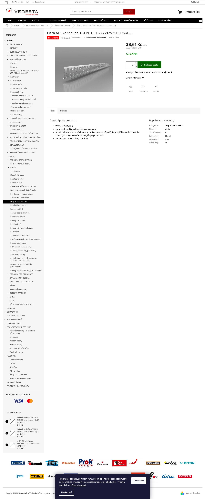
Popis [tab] (52, 110)
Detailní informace (133, 78)
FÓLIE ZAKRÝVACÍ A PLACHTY (22, 304)
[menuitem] (9, 20)
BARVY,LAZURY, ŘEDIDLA (19, 278)
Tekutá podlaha (17, 129)
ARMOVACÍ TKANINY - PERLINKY (22, 152)
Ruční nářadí (15, 224)
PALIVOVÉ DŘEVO (14, 382)
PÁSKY (12, 285)
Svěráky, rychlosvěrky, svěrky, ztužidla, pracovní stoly (23, 259)
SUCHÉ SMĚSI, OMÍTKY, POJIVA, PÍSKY (25, 137)
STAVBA (10, 40)
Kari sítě (13, 67)
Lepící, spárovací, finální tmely (23, 190)
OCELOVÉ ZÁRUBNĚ (18, 293)
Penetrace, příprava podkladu (23, 186)
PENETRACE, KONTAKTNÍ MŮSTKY (24, 133)
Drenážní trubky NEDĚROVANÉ (23, 99)
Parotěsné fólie (16, 179)
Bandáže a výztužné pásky (21, 194)
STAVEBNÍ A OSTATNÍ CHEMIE (22, 281)
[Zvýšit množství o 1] (136, 63)
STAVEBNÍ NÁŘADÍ (17, 145)
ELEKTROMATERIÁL (15, 319)
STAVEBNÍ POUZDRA (18, 289)
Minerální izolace (17, 175)
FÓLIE (12, 300)
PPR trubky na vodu (18, 88)
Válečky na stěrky (17, 254)
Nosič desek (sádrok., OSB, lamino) (25, 239)
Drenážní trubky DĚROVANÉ (22, 95)
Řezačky (13, 367)
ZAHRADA (11, 308)
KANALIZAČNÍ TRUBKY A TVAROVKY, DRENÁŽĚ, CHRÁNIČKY (24, 72)
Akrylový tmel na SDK (19, 205)
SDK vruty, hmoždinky (19, 197)
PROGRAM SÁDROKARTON (21, 160)
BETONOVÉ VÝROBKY (18, 52)
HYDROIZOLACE (16, 122)
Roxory (13, 63)
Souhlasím (138, 480)
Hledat (129, 11)
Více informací (79, 485)
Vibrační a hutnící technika (20, 378)
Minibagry (14, 337)
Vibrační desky (16, 344)
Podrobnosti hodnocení (96, 37)
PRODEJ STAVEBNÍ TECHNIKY (19, 327)
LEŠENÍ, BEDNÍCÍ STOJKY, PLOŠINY (24, 148)
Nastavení (66, 492)
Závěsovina (15, 171)
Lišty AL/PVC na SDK (18, 201)
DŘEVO (12, 156)
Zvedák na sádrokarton (20, 235)
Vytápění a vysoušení (18, 374)
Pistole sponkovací (18, 243)
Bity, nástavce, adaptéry (20, 246)
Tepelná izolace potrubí (20, 107)
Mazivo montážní (17, 110)
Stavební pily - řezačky (19, 348)
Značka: (113, 37)
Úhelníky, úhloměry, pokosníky (23, 250)
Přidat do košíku (151, 65)
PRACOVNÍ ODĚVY (14, 323)
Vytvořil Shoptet (193, 493)
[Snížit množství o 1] (136, 66)
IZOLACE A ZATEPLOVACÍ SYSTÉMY (24, 55)
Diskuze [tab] (63, 110)
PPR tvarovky (16, 84)
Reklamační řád (81, 2)
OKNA (12, 297)
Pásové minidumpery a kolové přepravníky (22, 332)
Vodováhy (14, 231)
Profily (13, 167)
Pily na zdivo (15, 371)
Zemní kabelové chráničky (21, 103)
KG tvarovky (15, 80)
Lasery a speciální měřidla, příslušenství (21, 265)
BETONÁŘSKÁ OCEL (18, 59)
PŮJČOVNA (11, 356)
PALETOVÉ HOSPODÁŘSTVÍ (18, 386)
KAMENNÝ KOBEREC (18, 126)
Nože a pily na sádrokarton (21, 228)
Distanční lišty (16, 114)
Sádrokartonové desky (20, 163)
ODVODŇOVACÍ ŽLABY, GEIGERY (23, 118)
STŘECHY (13, 48)
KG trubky (14, 77)
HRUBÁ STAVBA (16, 44)
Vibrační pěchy (16, 340)
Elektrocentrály (16, 359)
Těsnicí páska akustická (20, 213)
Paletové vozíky (16, 352)
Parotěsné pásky (17, 216)
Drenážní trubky (17, 92)
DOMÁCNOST (12, 312)
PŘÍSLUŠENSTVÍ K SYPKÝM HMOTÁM (24, 141)
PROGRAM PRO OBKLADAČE (21, 274)
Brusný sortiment (17, 220)
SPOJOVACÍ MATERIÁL (16, 315)
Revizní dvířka (16, 182)
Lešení (12, 363)
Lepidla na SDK (16, 209)
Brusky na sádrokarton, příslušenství (25, 270)
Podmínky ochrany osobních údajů (109, 2)
